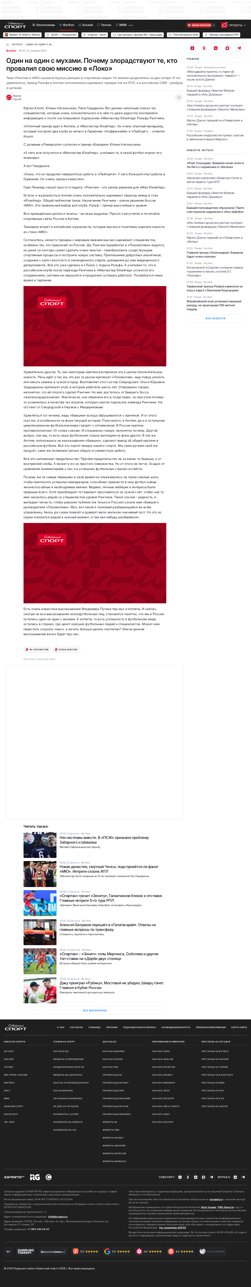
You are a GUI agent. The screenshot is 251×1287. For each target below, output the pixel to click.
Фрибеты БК (110, 1122)
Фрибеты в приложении (68, 1059)
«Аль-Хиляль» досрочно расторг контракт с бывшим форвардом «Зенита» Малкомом (216, 107)
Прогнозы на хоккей (215, 1059)
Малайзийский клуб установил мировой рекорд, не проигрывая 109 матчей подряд (214, 305)
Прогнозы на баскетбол (217, 1075)
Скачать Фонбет (162, 1075)
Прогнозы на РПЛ (213, 1090)
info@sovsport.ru (57, 1216)
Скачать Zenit (161, 1114)
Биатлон (9, 1083)
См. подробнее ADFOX (172, 1227)
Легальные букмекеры (67, 1098)
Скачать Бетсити (163, 1098)
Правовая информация (211, 1027)
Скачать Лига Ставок (166, 1106)
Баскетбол (11, 1114)
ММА (7, 1098)
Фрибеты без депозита (67, 1075)
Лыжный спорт (13, 1106)
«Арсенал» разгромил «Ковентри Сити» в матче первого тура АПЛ (214, 180)
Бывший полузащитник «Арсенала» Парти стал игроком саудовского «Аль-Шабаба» (215, 210)
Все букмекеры (63, 1090)
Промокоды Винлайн (116, 1098)
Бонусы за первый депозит (71, 1083)
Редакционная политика (139, 1027)
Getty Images (208, 1207)
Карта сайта (239, 1027)
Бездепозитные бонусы (68, 1067)
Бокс (7, 1090)
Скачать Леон (161, 1090)
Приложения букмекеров (168, 1041)
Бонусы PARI (110, 1067)
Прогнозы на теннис (215, 1067)
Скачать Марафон (163, 1083)
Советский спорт (45, 659)
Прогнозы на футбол (215, 1051)
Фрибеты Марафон (114, 1161)
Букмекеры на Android (68, 1122)
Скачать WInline (162, 1059)
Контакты (76, 1027)
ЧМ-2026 (9, 1122)
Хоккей (8, 1059)
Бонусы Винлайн (114, 1051)
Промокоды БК (112, 1075)
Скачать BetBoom (163, 1067)
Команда (95, 1027)
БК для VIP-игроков (66, 1106)
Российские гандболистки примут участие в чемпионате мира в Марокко (215, 137)
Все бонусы (61, 1051)
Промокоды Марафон (117, 1114)
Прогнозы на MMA (213, 1083)
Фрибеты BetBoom (114, 1153)
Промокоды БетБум (115, 1106)
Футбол (11, 50)
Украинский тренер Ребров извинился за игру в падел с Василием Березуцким (214, 288)
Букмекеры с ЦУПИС (66, 1114)
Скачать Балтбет (163, 1122)
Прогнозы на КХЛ (213, 1098)
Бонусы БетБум (113, 1059)
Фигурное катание (16, 1075)
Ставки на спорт (64, 1041)
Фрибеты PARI (111, 1130)
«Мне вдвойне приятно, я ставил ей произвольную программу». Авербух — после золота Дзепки (213, 75)
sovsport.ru (216, 1199)
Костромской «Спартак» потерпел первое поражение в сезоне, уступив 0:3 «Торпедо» (215, 271)
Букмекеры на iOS (64, 1130)
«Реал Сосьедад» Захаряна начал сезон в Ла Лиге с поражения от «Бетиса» (215, 165)
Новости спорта (14, 1041)
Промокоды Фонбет (116, 1083)
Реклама (112, 1027)
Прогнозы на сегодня (216, 1041)
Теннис (8, 1067)
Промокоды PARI (113, 1090)
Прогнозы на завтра (215, 1106)
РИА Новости (226, 1207)
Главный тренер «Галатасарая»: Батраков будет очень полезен (215, 254)
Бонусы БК (109, 1041)
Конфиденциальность (176, 1027)
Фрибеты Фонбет (113, 1138)
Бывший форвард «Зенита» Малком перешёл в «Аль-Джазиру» (210, 92)
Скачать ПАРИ (161, 1051)
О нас (61, 1027)
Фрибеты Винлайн (114, 1145)
